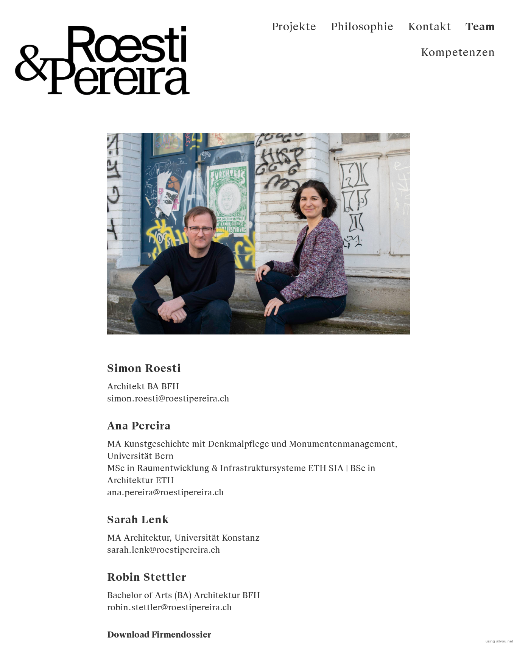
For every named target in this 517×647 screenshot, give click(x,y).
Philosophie (362, 27)
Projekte (294, 27)
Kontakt (429, 27)
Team (480, 27)
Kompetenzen (458, 53)
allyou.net (504, 641)
